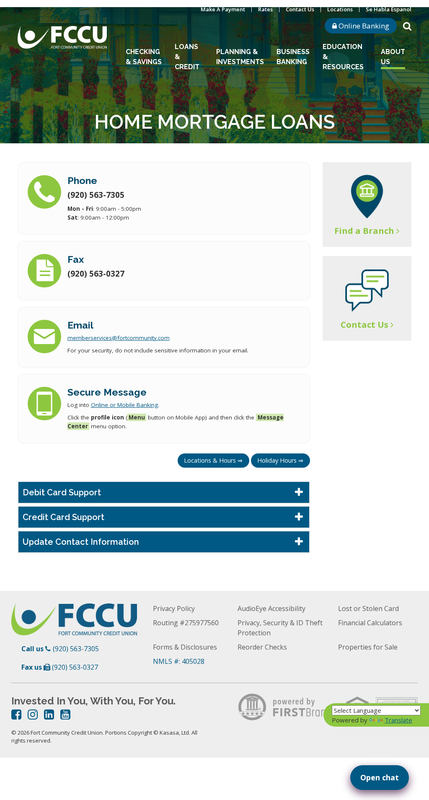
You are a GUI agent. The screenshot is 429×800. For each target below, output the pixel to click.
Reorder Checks (262, 647)
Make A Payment (223, 9)
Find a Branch (364, 230)
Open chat (379, 777)
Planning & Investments (240, 57)
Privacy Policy (174, 608)
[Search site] (407, 25)
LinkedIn (49, 714)
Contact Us (300, 9)
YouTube (65, 714)
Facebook (16, 714)
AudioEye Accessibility (271, 608)
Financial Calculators (370, 622)
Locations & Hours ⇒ (213, 460)
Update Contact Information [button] (81, 542)
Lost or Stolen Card (368, 608)
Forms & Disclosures (185, 647)
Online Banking (363, 26)
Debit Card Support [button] (62, 492)
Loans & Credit (187, 57)
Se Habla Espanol (388, 9)
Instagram (33, 714)
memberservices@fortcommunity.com (118, 338)
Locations (340, 9)
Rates (265, 9)
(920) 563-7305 (76, 648)
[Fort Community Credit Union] (62, 36)
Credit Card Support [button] (63, 517)
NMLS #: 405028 (178, 661)
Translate (398, 720)
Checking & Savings (144, 57)
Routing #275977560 (186, 622)
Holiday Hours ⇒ (280, 460)
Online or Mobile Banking (124, 405)
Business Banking (293, 57)
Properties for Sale (368, 647)
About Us (393, 57)
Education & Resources (343, 57)
